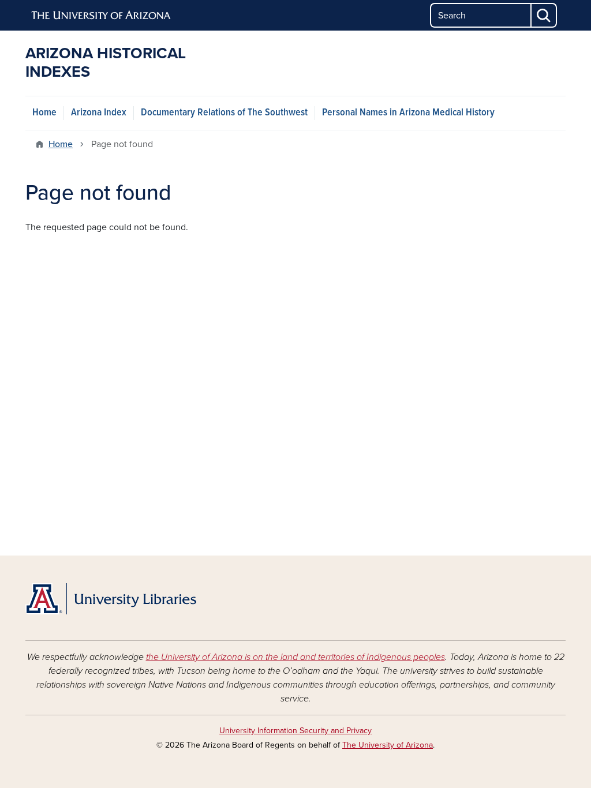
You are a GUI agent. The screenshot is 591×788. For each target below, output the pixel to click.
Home (44, 112)
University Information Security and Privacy (295, 731)
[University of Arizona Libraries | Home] (110, 598)
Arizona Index (98, 112)
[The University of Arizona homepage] (101, 15)
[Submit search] (544, 15)
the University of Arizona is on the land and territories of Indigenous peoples (295, 657)
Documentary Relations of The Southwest (224, 112)
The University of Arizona (387, 745)
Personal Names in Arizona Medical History (408, 112)
